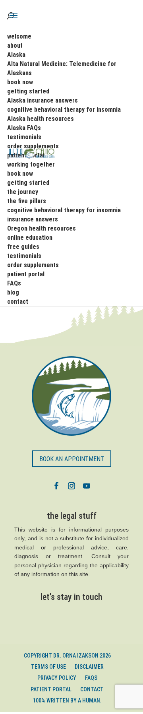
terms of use (48, 667)
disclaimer (89, 667)
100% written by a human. (67, 700)
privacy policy (56, 678)
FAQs (91, 678)
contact (92, 689)
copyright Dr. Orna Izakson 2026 (67, 655)
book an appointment (71, 459)
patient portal (51, 689)
